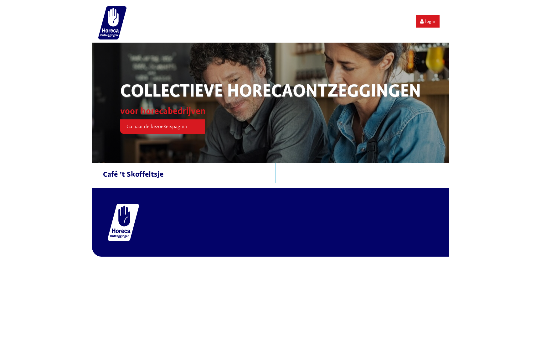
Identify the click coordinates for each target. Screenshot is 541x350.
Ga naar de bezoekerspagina (156, 126)
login (430, 21)
